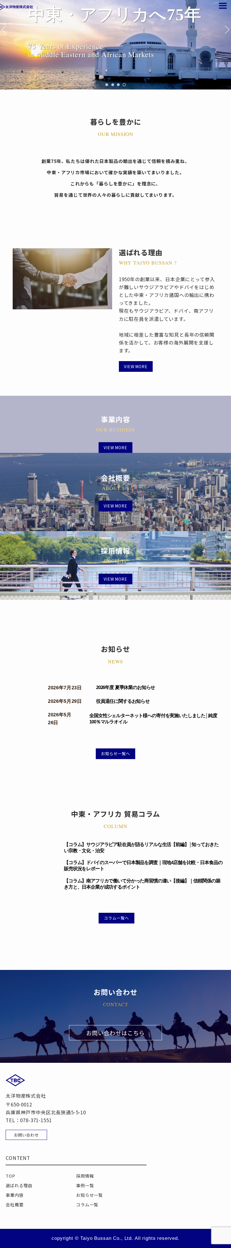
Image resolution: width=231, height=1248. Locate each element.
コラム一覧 (87, 1204)
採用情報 (85, 1176)
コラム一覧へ (116, 918)
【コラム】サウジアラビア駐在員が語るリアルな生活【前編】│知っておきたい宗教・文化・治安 (141, 847)
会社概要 (14, 1204)
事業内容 (14, 1195)
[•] (106, 84)
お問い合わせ (26, 1135)
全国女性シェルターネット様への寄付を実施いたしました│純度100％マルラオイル (153, 718)
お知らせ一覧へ (115, 753)
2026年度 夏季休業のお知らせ (125, 687)
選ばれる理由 (19, 1185)
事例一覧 (85, 1185)
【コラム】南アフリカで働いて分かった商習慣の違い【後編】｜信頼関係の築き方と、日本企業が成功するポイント (142, 884)
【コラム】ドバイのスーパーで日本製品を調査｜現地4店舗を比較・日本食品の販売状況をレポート (143, 865)
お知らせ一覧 (89, 1195)
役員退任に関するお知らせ (123, 701)
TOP (10, 1176)
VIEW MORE (136, 366)
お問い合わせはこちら (115, 1033)
